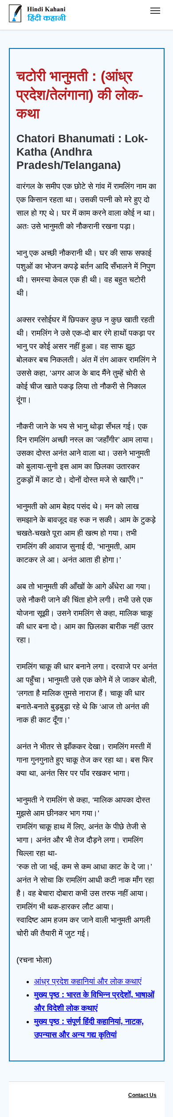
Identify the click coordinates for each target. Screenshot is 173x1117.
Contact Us (142, 1095)
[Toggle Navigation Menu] (155, 10)
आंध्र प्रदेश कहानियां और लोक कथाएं (88, 981)
